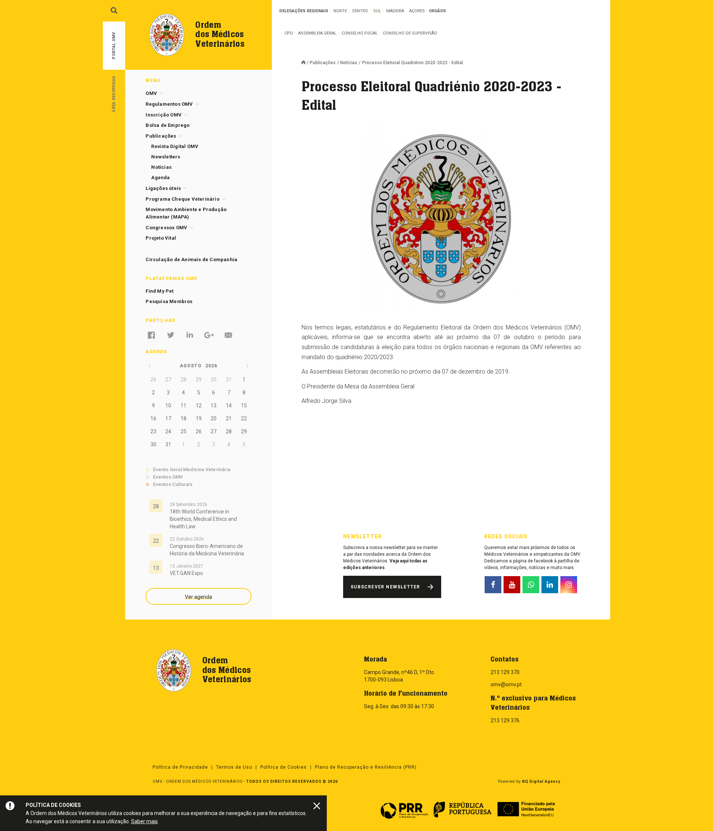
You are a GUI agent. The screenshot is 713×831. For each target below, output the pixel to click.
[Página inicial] (306, 63)
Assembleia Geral (317, 33)
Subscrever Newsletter (385, 586)
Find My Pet (159, 291)
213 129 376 (505, 720)
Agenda (160, 177)
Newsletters (165, 157)
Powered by (529, 781)
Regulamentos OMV (169, 104)
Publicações (323, 62)
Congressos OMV (166, 227)
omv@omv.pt (506, 684)
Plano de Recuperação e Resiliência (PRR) (366, 767)
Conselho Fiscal (360, 33)
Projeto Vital (161, 238)
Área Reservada (113, 94)
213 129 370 (505, 672)
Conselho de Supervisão (410, 33)
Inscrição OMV (164, 115)
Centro (360, 11)
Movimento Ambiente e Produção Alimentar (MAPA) (186, 213)
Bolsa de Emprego (167, 125)
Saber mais (144, 821)
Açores (417, 11)
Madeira (395, 11)
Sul (377, 11)
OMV (151, 93)
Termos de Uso (234, 767)
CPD (288, 33)
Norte (340, 11)
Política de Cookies (283, 767)
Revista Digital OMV (174, 146)
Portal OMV (113, 45)
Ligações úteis (163, 188)
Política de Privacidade (180, 767)
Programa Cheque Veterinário (182, 199)
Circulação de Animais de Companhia (191, 259)
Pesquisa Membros (169, 301)
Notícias (348, 62)
